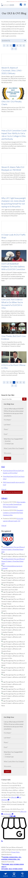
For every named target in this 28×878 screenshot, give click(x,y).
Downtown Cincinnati (14, 1)
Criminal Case (9, 443)
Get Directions (7, 814)
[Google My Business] (14, 839)
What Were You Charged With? (13, 439)
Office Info (14, 797)
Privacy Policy (15, 852)
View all (3, 489)
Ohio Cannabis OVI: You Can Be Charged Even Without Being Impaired (14, 504)
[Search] (24, 399)
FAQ (3, 467)
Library (4, 498)
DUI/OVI (7, 441)
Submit (7, 458)
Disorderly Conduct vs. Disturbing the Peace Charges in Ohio (13, 512)
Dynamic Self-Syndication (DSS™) (12, 870)
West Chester (24, 1)
